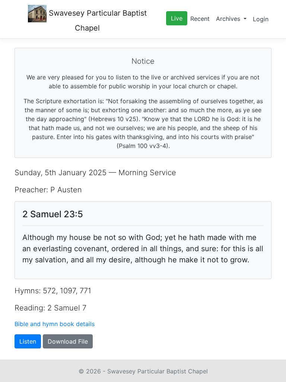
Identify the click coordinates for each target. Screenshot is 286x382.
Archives (229, 18)
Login (260, 19)
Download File (68, 341)
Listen (27, 341)
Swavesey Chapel (97, 20)
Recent (200, 18)
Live (176, 18)
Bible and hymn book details (55, 324)
